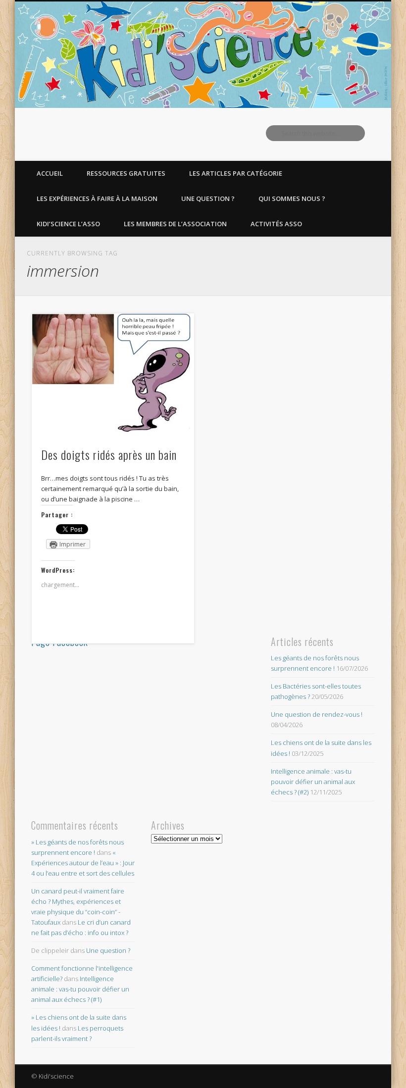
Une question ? (208, 198)
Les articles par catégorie (235, 173)
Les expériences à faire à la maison (97, 198)
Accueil (50, 173)
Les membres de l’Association (175, 223)
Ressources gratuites (126, 173)
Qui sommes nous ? (291, 198)
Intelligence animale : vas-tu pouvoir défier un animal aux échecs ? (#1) (80, 989)
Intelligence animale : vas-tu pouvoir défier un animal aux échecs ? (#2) (313, 781)
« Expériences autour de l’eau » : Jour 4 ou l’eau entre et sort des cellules (83, 863)
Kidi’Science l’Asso (68, 223)
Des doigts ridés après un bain (109, 454)
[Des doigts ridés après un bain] (113, 374)
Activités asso (276, 223)
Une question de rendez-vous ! (316, 714)
